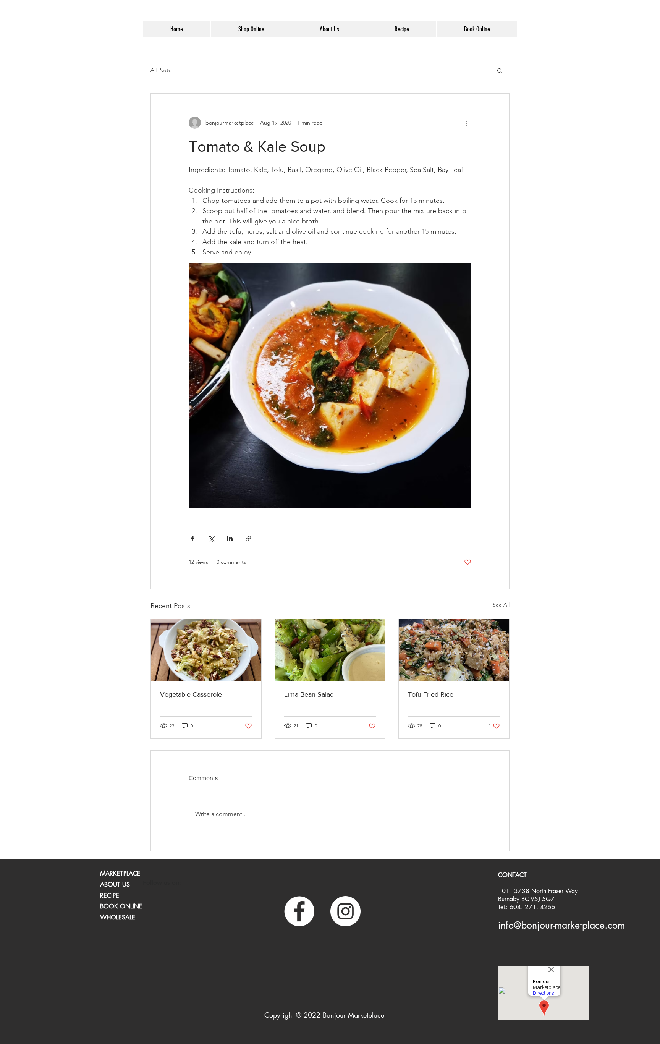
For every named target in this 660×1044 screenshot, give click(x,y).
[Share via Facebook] (192, 538)
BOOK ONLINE (121, 906)
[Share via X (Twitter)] (211, 538)
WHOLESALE (117, 917)
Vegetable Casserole (191, 694)
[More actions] (466, 122)
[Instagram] (345, 911)
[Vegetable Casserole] (206, 650)
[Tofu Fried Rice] (454, 650)
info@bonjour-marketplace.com (561, 925)
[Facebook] (299, 911)
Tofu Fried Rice (430, 694)
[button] (499, 70)
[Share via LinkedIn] (229, 538)
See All (501, 604)
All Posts (160, 69)
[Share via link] (248, 538)
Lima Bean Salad (309, 694)
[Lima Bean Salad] (330, 650)
